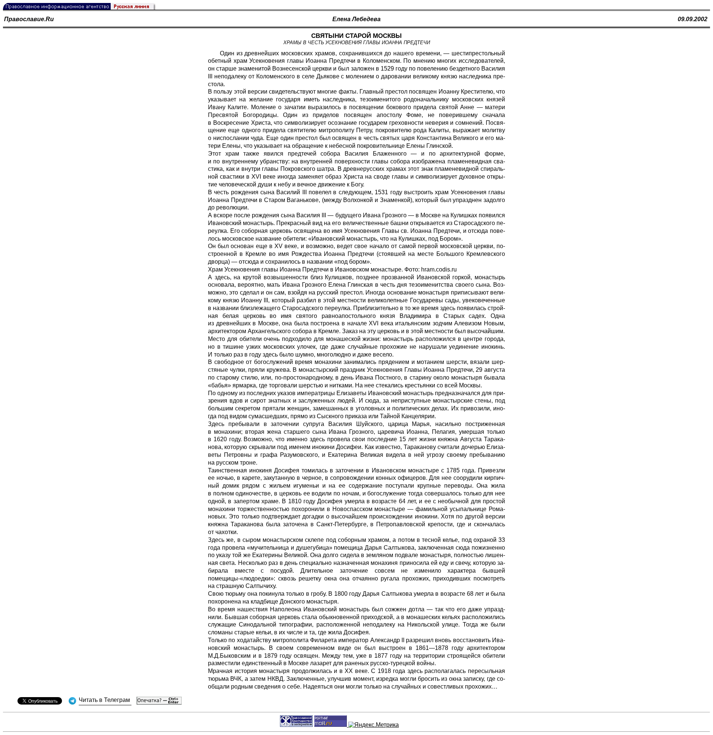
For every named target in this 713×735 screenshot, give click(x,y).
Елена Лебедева (356, 19)
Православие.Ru (29, 19)
